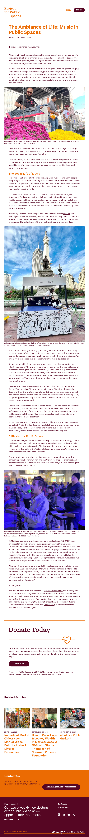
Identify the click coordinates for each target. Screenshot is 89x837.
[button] (68, 10)
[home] (14, 12)
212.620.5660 (71, 787)
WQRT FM (65, 541)
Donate (79, 10)
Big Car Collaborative (34, 75)
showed (66, 214)
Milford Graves (23, 197)
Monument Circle (37, 457)
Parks (30, 47)
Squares (36, 47)
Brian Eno (22, 392)
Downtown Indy (31, 460)
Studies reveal (47, 181)
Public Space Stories (19, 47)
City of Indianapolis (54, 460)
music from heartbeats (46, 197)
